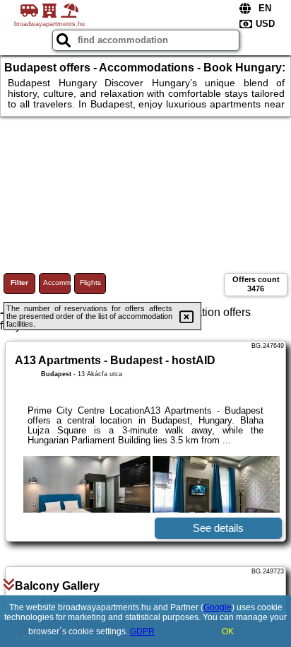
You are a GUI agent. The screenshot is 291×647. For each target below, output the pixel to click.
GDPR (142, 631)
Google (217, 607)
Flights (90, 282)
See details (218, 528)
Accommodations (57, 282)
